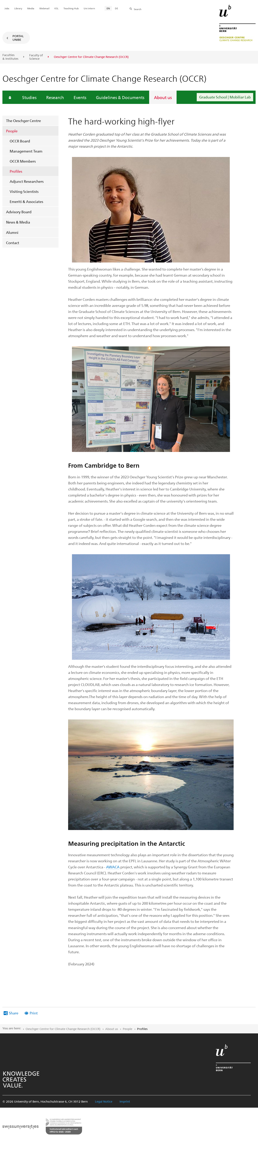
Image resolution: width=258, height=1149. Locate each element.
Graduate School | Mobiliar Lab (225, 96)
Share (13, 1012)
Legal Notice (103, 1101)
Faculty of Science (36, 57)
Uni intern (89, 8)
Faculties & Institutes (10, 56)
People (12, 130)
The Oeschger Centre (23, 120)
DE (116, 8)
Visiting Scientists (24, 191)
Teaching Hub (71, 8)
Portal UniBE (18, 38)
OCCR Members (23, 161)
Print (34, 1012)
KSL (56, 8)
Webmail (44, 8)
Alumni (12, 232)
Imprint (125, 1101)
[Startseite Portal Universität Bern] (237, 23)
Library (18, 8)
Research (55, 97)
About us (163, 97)
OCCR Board (20, 140)
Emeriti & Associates (26, 201)
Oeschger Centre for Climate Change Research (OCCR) (63, 1029)
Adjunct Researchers (27, 181)
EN (108, 8)
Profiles (16, 171)
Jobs (6, 8)
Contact (12, 242)
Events (80, 97)
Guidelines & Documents (120, 97)
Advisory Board (18, 211)
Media (30, 8)
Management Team (26, 151)
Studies (29, 97)
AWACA (113, 866)
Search (137, 9)
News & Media (18, 222)
